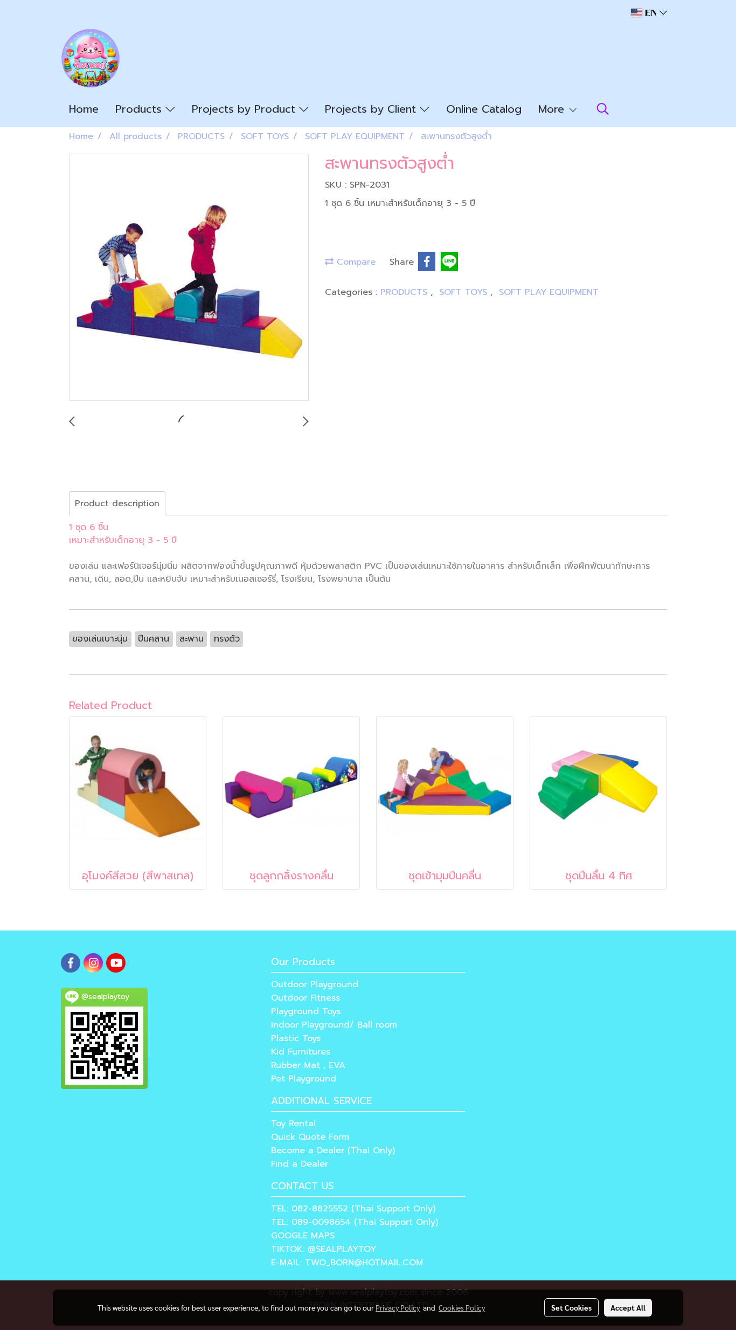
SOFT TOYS (464, 292)
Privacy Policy (398, 1307)
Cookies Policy (462, 1307)
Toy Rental (293, 1123)
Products (140, 109)
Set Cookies (571, 1307)
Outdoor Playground (314, 984)
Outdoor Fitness (305, 997)
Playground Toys (306, 1011)
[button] (603, 109)
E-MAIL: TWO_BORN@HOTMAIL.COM (347, 1262)
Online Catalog (484, 109)
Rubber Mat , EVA (308, 1065)
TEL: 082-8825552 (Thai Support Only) (353, 1208)
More (553, 109)
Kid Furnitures (300, 1051)
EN (650, 13)
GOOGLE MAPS (303, 1235)
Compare (355, 262)
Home (84, 109)
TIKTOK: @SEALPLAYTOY (323, 1249)
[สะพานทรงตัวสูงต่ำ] (189, 277)
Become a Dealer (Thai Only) (333, 1150)
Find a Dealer (299, 1163)
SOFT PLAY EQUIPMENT (549, 292)
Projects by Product (245, 109)
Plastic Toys (296, 1038)
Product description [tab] (117, 503)
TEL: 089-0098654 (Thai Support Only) (354, 1222)
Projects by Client (372, 109)
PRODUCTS (405, 292)
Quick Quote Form (310, 1137)
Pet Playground (303, 1078)
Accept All (627, 1307)
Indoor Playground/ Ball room (334, 1024)
